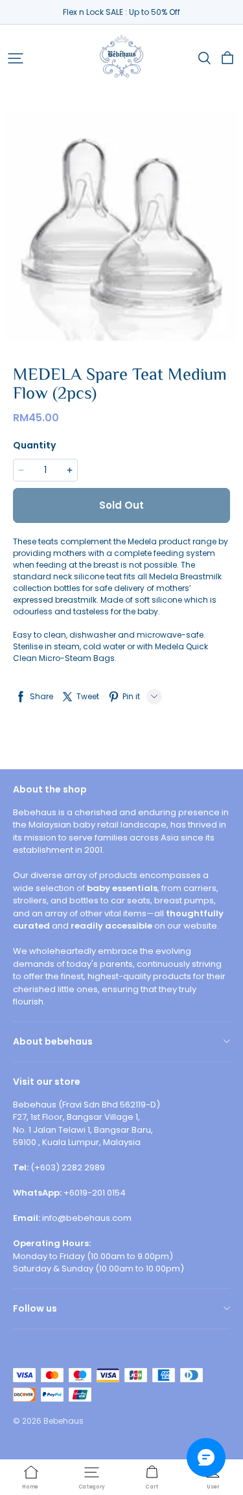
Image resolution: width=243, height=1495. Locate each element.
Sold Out (121, 505)
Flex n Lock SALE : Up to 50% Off (121, 11)
